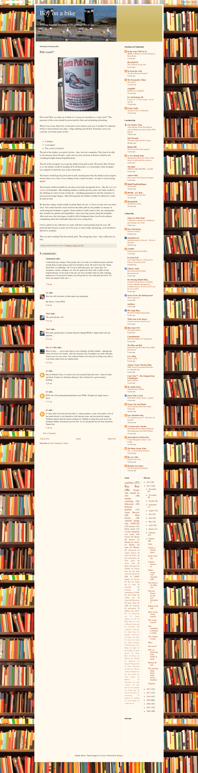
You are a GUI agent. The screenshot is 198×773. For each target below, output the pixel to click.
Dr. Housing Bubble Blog (137, 279)
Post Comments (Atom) (59, 443)
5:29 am (49, 383)
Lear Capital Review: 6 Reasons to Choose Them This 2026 (140, 261)
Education (129, 503)
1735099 (130, 248)
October (152, 501)
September (153, 504)
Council (134, 566)
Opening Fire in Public (135, 389)
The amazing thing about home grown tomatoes (153, 674)
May (151, 521)
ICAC (128, 645)
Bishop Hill (132, 146)
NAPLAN (135, 523)
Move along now (133, 297)
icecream (128, 587)
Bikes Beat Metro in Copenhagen (139, 338)
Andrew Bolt (132, 175)
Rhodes (137, 669)
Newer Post (44, 438)
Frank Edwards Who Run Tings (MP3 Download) (141, 348)
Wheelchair (128, 682)
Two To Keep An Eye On (136, 64)
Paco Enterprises (134, 229)
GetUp (137, 640)
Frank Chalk (132, 108)
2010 (149, 696)
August (152, 510)
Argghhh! (131, 88)
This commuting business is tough (153, 629)
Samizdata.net (133, 237)
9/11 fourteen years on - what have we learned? (141, 418)
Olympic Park (135, 664)
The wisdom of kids (153, 637)
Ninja (126, 664)
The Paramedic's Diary (136, 79)
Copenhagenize (133, 336)
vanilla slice (128, 703)
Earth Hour (132, 632)
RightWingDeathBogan (136, 184)
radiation (127, 698)
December (152, 489)
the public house (134, 386)
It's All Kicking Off (135, 97)
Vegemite (136, 605)
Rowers (132, 539)
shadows (127, 611)
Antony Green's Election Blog (139, 364)
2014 (149, 482)
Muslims (136, 658)
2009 (149, 700)
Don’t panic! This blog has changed (140, 177)
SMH (126, 605)
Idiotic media (130, 529)
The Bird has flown (134, 203)
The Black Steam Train (136, 448)
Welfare (132, 544)
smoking (136, 698)
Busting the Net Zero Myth (137, 251)
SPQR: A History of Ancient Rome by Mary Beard (141, 54)
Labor (132, 534)
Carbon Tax (130, 598)
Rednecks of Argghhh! (135, 90)
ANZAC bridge (132, 520)
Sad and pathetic (131, 558)
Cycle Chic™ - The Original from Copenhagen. (141, 377)
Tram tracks (130, 560)
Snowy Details (132, 380)
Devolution (131, 82)
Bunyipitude (132, 201)
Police (134, 555)
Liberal (134, 574)
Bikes (150, 642)
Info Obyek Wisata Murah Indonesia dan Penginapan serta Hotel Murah (140, 429)
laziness (134, 693)
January (151, 538)
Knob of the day (152, 557)
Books (127, 566)
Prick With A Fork (135, 395)
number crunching (129, 500)
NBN (126, 576)
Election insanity (133, 231)
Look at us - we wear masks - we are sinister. (140, 100)
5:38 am (49, 427)
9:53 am (49, 339)
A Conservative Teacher (137, 426)
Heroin (136, 536)
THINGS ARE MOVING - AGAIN (140, 169)
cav (47, 292)
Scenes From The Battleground (140, 295)
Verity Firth (130, 563)
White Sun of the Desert (137, 319)
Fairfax (130, 637)
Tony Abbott (132, 674)
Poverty (136, 579)
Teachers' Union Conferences (138, 110)
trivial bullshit (132, 701)
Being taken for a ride (132, 621)
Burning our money (135, 465)
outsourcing (128, 695)
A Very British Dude (135, 155)
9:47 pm (49, 362)
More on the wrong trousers (152, 614)
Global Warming (133, 643)
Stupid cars (135, 671)
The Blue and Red (134, 345)
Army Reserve (132, 512)
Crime (127, 600)
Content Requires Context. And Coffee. (139, 440)
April (151, 525)
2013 (149, 486)
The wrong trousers (152, 621)
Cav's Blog (131, 356)
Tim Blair (131, 166)
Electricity (135, 600)
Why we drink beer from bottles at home (153, 654)
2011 (149, 692)
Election (132, 526)
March (151, 529)
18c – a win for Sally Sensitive (138, 450)
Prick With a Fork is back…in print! (140, 398)
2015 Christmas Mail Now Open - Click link (139, 407)
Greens (127, 536)
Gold (150, 544)
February (152, 532)
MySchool (132, 661)
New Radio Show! (134, 330)
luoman (103, 755)
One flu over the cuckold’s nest (138, 321)
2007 (149, 707)
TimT (48, 313)
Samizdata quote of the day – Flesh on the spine (141, 241)
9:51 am (49, 320)
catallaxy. (131, 304)
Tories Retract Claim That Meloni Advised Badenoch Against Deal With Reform (141, 129)
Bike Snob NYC (133, 327)
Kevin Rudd (128, 650)
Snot (128, 671)
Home (78, 438)
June (151, 518)
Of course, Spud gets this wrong (139, 140)
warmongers (129, 592)
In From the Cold (134, 71)
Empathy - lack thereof (132, 635)
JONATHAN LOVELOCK (138, 437)
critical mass (132, 690)
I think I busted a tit (152, 564)
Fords (137, 637)
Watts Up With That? (136, 218)
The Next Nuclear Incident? (137, 73)
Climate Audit (133, 268)
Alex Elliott (132, 595)
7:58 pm (49, 284)
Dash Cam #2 (132, 358)
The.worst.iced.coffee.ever (153, 585)
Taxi (129, 582)
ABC (137, 592)
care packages (135, 687)
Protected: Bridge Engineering (138, 312)
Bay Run (132, 486)
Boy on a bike (57, 12)
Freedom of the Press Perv (136, 195)
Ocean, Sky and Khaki (136, 404)
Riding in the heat (153, 607)
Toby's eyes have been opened (138, 149)
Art (135, 619)
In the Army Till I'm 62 (137, 51)
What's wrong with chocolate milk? (152, 574)
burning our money (132, 542)
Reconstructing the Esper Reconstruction (136, 272)
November (153, 495)
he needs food (132, 257)
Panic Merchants (133, 666)
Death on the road (133, 459)
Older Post (112, 438)
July (150, 514)
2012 (149, 689)
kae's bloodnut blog (135, 415)
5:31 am (49, 401)
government (132, 608)
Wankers (127, 679)
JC (47, 370)
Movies (134, 656)
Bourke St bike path (133, 624)
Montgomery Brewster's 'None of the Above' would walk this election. (140, 159)
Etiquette (151, 683)
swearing (128, 590)
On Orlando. (132, 186)
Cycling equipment (132, 531)
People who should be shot (132, 492)
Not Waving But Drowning (137, 468)
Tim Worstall (132, 138)
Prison (129, 669)
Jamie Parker (132, 603)
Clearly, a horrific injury (152, 550)
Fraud (129, 640)
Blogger (120, 755)
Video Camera (130, 677)
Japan (134, 648)
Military (136, 547)
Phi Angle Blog (133, 310)
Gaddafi (127, 568)
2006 (149, 711)
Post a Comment (49, 433)
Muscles (127, 658)
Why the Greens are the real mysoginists (153, 597)
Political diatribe (128, 508)
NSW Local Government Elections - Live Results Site (140, 368)
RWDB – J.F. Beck (135, 192)
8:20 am (49, 305)
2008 (149, 703)
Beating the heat (152, 663)
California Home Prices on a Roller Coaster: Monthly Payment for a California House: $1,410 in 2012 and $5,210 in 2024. (141, 285)
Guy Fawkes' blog (134, 124)
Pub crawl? (152, 646)
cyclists (129, 482)
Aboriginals (132, 550)
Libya (127, 555)
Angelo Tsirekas (130, 553)
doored (127, 693)
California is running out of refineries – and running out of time (141, 221)
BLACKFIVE (132, 62)
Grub (126, 547)
